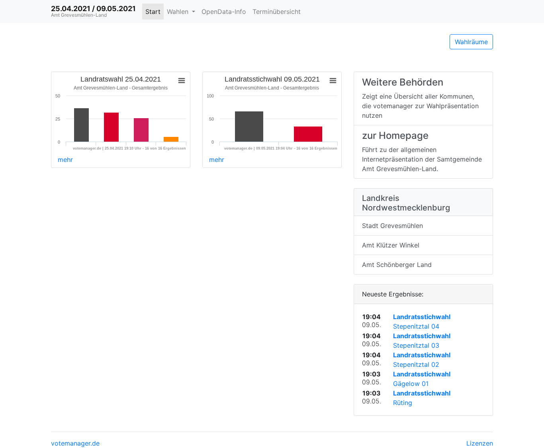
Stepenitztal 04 (416, 326)
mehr (65, 160)
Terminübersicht (276, 12)
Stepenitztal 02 (416, 364)
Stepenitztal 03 (416, 345)
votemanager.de (75, 443)
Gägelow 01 (411, 384)
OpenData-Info (224, 12)
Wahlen (178, 12)
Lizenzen (479, 443)
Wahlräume (471, 42)
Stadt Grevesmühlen (392, 226)
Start (152, 12)
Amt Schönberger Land (397, 265)
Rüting (402, 403)
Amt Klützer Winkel (390, 245)
